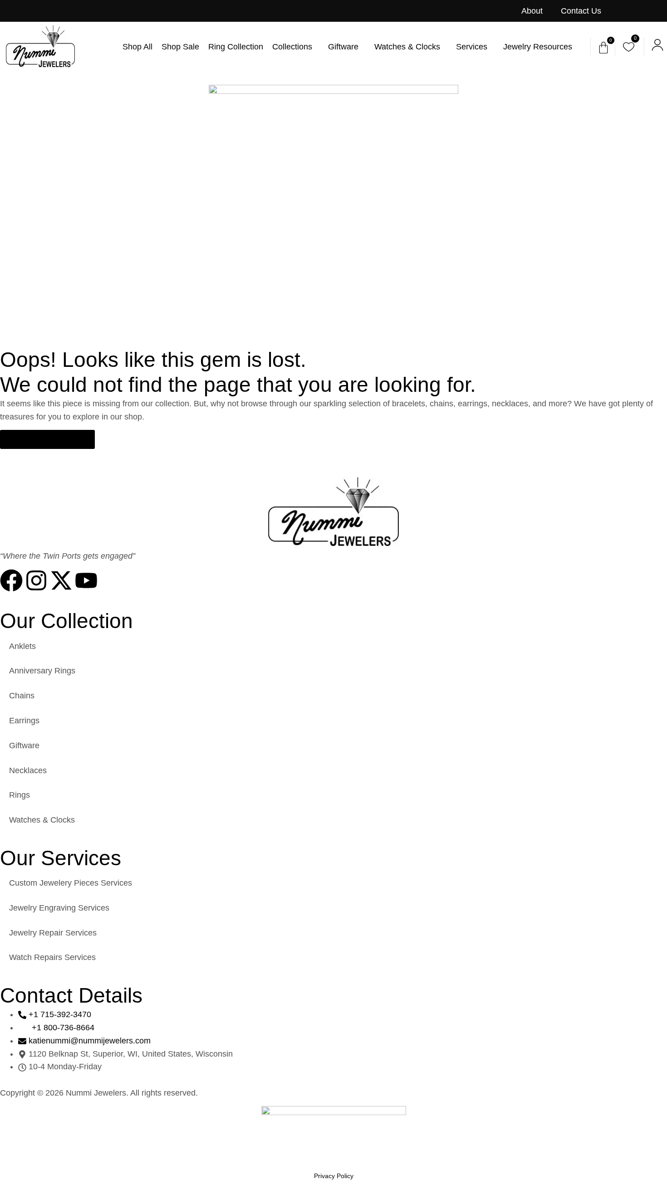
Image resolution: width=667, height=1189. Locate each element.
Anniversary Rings (42, 670)
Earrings (24, 720)
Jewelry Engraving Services (59, 907)
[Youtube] (86, 580)
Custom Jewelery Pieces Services (70, 882)
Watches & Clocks (42, 819)
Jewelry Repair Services (53, 932)
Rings (19, 794)
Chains (21, 695)
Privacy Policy (333, 1175)
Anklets (22, 646)
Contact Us (581, 10)
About (532, 10)
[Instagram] (36, 580)
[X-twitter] (61, 580)
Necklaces (28, 770)
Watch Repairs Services (52, 957)
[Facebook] (11, 580)
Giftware (24, 745)
